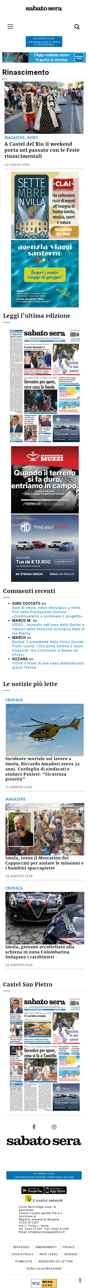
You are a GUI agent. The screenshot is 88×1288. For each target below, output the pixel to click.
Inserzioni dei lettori (55, 1261)
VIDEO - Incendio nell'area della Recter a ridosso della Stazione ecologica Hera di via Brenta (48, 629)
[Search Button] (70, 24)
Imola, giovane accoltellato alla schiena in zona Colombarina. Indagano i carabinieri (39, 952)
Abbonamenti (46, 1247)
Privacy (69, 1247)
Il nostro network (47, 1200)
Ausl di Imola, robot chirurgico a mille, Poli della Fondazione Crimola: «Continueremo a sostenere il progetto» (47, 612)
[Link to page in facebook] (34, 1126)
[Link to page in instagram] (53, 1126)
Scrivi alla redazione (44, 1268)
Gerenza (71, 1254)
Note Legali (49, 1254)
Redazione (21, 1247)
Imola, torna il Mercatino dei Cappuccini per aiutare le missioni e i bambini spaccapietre (44, 863)
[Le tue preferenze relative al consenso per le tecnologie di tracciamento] (80, 1280)
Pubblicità (24, 1261)
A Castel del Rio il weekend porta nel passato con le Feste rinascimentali (42, 150)
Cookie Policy (23, 1254)
